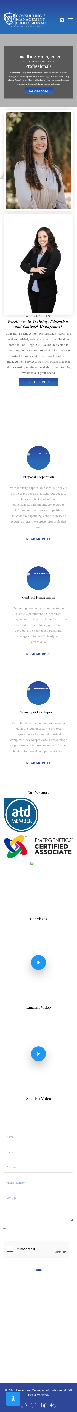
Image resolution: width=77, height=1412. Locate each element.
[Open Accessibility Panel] (13, 1399)
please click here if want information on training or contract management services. (39, 1229)
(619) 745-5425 (38, 1353)
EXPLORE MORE (38, 90)
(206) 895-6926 (30, 1359)
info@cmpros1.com (38, 1327)
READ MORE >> (38, 539)
